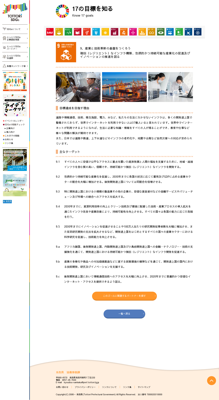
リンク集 (9, 143)
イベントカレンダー (14, 121)
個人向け (10, 132)
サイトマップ (144, 387)
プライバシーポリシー (85, 387)
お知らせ (9, 139)
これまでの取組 (12, 135)
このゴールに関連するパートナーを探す (124, 295)
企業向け (10, 128)
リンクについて (109, 387)
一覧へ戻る (124, 313)
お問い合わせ (62, 387)
